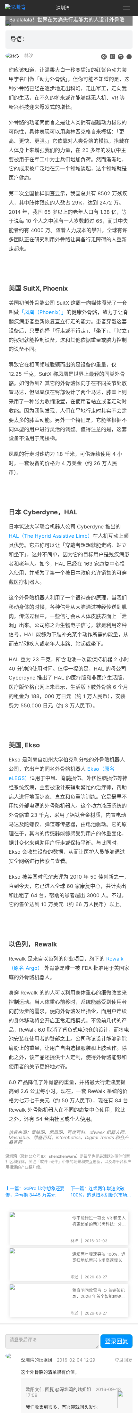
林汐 (28, 55)
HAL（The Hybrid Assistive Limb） (51, 536)
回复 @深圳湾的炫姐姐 (68, 1389)
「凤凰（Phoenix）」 (42, 312)
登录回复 (116, 1341)
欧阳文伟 (35, 1389)
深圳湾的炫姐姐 (36, 1360)
